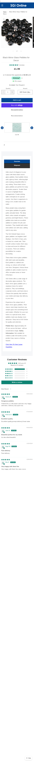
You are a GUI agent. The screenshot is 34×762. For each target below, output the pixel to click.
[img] (5, 394)
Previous (2, 127)
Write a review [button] (17, 382)
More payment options (17, 109)
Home (4, 12)
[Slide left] (13, 51)
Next (31, 127)
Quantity (8, 88)
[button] (2, 5)
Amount (25, 88)
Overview (17, 161)
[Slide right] (21, 51)
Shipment (17, 165)
